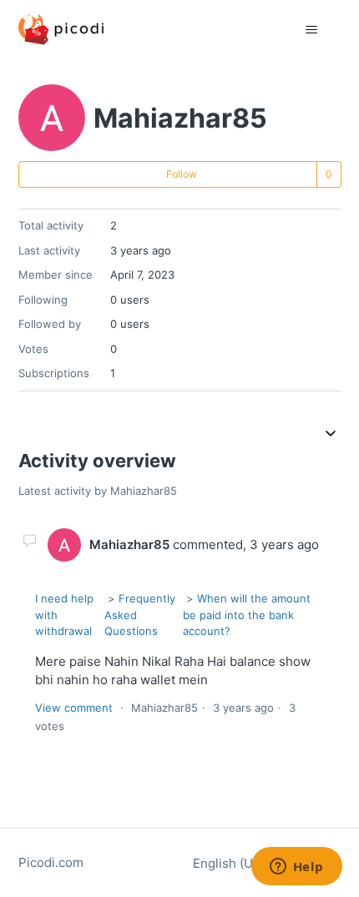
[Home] (61, 29)
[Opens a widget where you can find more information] (296, 868)
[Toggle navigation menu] (311, 30)
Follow (181, 174)
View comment (74, 707)
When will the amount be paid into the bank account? (247, 614)
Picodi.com (50, 862)
